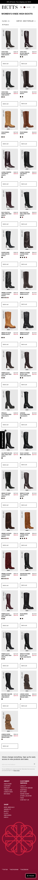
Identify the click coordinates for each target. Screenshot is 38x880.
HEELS (6, 817)
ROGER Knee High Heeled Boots (5, 254)
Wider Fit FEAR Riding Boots (24, 293)
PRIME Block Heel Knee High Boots (6, 374)
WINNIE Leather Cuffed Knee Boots (25, 254)
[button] (28, 7)
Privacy (7, 788)
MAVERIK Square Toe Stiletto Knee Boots (6, 695)
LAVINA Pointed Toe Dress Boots (6, 174)
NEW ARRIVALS (9, 807)
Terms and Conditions (8, 791)
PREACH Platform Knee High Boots (6, 414)
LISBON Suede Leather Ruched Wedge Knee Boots (25, 695)
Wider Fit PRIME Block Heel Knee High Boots (25, 374)
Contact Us (24, 800)
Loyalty (23, 786)
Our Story (8, 784)
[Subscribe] (34, 764)
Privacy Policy (17, 770)
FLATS (6, 813)
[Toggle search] (21, 7)
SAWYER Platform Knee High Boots (25, 414)
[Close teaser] (5, 431)
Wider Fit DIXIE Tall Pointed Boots (6, 495)
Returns (23, 792)
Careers (7, 786)
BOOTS (6, 811)
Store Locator (25, 796)
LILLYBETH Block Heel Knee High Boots (6, 454)
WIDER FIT (7, 809)
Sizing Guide (24, 794)
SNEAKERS (7, 815)
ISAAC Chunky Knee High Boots (25, 453)
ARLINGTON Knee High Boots (25, 574)
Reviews (7, 794)
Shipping (23, 790)
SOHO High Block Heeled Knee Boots (6, 53)
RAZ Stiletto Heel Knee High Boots (6, 214)
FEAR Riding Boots (24, 92)
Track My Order (26, 788)
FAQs (22, 798)
